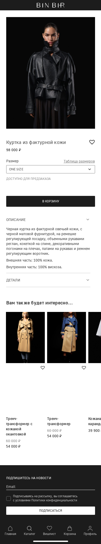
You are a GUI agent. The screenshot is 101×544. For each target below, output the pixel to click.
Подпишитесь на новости (28, 478)
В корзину (50, 201)
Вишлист (49, 534)
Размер (12, 161)
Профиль (90, 534)
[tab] (48, 219)
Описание (16, 219)
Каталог (29, 534)
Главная (10, 534)
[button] (92, 142)
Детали (13, 280)
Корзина (70, 534)
